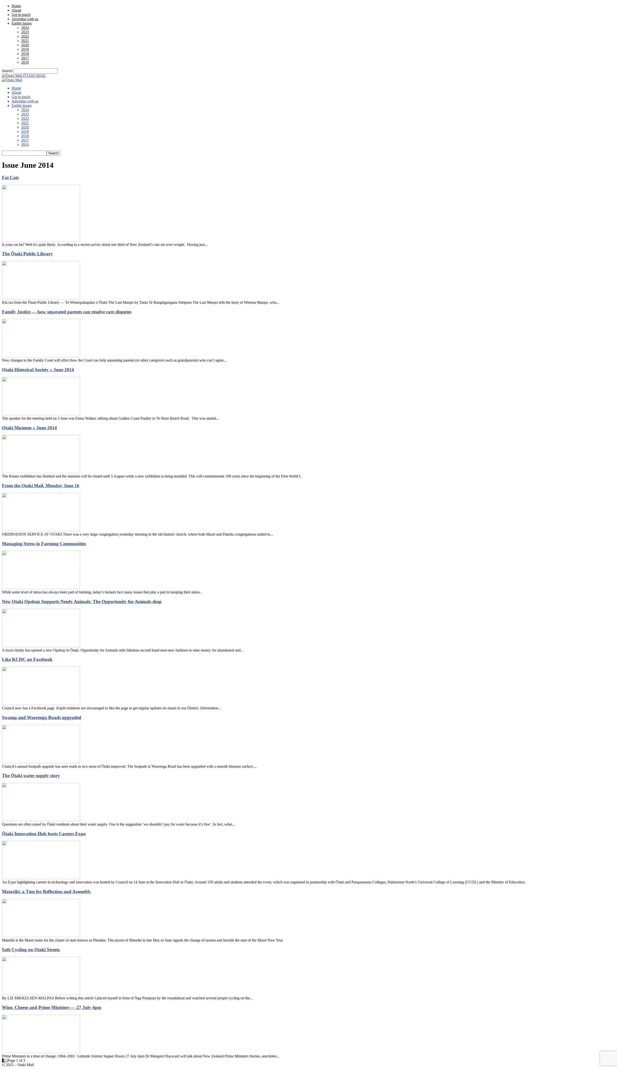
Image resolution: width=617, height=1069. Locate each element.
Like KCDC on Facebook (27, 659)
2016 (25, 62)
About (16, 10)
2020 (25, 45)
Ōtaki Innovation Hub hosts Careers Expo (44, 833)
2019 (25, 49)
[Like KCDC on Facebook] (41, 704)
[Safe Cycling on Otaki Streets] (41, 994)
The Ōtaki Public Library (27, 253)
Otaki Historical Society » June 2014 (38, 369)
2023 (25, 32)
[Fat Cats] (41, 240)
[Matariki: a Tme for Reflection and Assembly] (41, 936)
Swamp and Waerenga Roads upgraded (41, 717)
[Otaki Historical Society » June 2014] (41, 414)
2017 (25, 58)
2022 (25, 36)
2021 (25, 41)
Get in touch (21, 15)
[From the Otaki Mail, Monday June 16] (41, 530)
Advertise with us (25, 19)
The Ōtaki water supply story (31, 775)
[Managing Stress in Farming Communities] (41, 588)
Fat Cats (10, 177)
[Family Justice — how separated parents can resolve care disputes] (41, 356)
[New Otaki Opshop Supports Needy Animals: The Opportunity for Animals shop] (41, 646)
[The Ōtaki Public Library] (41, 298)
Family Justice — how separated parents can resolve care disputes (66, 311)
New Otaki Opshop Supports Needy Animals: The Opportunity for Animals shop (82, 601)
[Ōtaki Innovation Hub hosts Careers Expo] (41, 878)
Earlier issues (22, 23)
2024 (25, 28)
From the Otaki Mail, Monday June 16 (40, 485)
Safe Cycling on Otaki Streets (31, 949)
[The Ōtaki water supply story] (41, 820)
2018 (25, 54)
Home (16, 6)
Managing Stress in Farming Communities (44, 543)
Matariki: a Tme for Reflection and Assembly (46, 891)
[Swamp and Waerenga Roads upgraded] (41, 762)
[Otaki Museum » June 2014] (41, 472)
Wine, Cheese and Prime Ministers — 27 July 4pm (51, 1007)
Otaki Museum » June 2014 (29, 427)
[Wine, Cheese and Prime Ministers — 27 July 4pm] (41, 1052)
